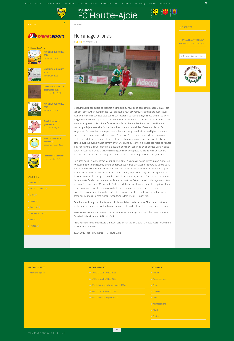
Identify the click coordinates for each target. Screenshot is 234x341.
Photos (94, 3)
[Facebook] (64, 24)
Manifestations (51, 3)
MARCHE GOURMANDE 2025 (104, 278)
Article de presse (37, 188)
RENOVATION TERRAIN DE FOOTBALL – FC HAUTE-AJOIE (191, 42)
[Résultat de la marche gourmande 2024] (34, 92)
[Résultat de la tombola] (34, 161)
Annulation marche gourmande (52, 123)
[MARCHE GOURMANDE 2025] (34, 75)
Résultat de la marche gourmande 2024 (54, 88)
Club (37, 3)
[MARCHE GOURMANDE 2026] (34, 57)
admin (79, 42)
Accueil (28, 3)
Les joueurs (69, 3)
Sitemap (152, 3)
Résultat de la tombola (54, 155)
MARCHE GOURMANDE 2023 (104, 291)
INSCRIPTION (187, 27)
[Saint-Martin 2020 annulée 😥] (34, 144)
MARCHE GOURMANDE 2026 (104, 272)
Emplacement (166, 3)
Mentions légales (37, 272)
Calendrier (82, 3)
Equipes (125, 3)
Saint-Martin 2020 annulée (52, 140)
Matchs (33, 219)
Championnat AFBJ (109, 3)
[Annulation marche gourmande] (34, 127)
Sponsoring (139, 3)
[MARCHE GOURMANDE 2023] (34, 109)
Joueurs (78, 24)
